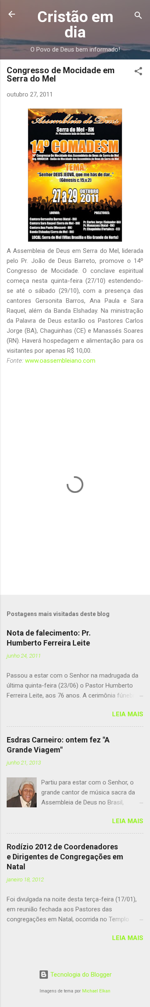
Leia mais (127, 714)
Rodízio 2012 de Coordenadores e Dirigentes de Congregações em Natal (65, 856)
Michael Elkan (96, 991)
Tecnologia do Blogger (80, 974)
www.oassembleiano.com (60, 360)
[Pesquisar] (138, 17)
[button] (138, 72)
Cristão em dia (75, 24)
